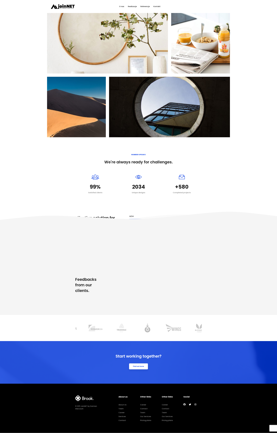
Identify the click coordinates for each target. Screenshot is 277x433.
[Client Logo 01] (190, 328)
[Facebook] (184, 404)
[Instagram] (195, 404)
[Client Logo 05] (138, 328)
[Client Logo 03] (86, 328)
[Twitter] (190, 404)
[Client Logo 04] (112, 328)
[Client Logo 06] (164, 328)
